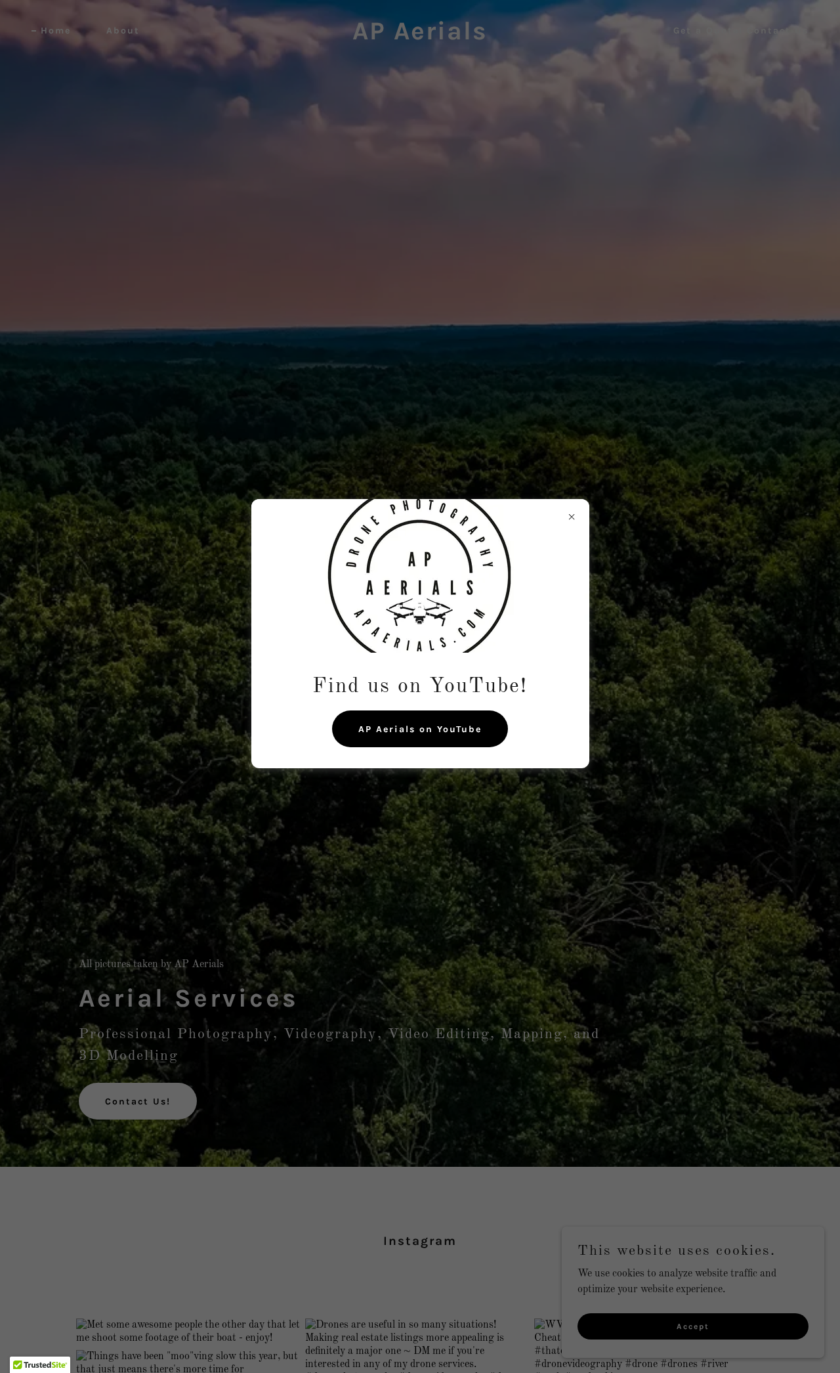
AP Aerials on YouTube (420, 728)
